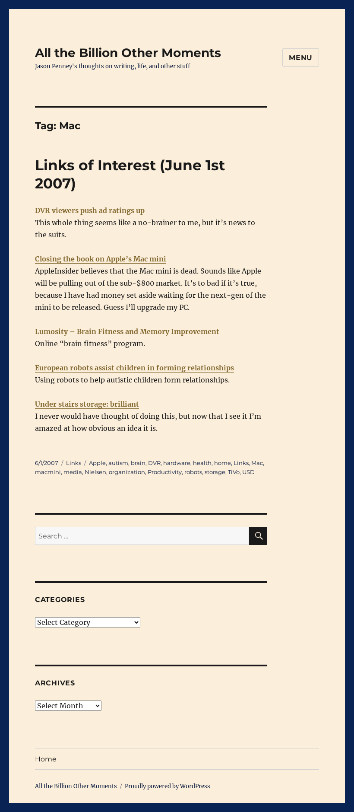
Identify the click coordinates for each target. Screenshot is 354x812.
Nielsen (95, 471)
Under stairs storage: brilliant (87, 404)
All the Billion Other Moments (128, 52)
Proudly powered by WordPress (167, 786)
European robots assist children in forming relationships (134, 367)
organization (127, 471)
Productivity (165, 471)
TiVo (234, 471)
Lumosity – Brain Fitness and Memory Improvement (127, 331)
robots (193, 471)
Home (46, 759)
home (222, 462)
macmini (48, 471)
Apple (97, 462)
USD (248, 471)
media (72, 471)
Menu (301, 58)
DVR (154, 462)
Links (73, 462)
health (202, 462)
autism (118, 462)
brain (138, 462)
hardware (176, 462)
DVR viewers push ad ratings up (90, 210)
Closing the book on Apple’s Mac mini (100, 259)
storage (215, 471)
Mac (257, 462)
